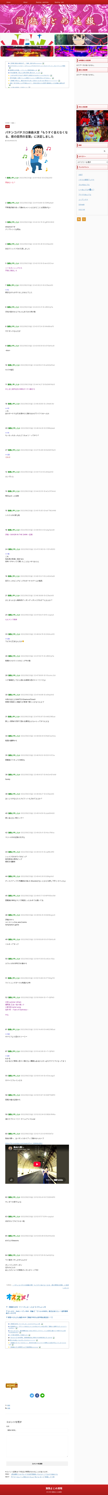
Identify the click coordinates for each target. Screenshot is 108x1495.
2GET (81, 175)
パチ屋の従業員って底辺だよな (19, 87)
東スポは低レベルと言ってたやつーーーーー (22, 1340)
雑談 (8, 1405)
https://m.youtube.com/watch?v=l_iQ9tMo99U (23, 1143)
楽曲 (8, 1408)
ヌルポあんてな (84, 185)
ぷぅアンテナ (83, 200)
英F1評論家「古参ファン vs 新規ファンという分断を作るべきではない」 (30, 78)
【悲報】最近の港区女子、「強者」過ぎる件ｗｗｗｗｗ (26, 63)
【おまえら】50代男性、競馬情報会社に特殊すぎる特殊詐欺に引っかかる (31, 1337)
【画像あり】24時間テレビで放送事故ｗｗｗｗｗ (24, 1347)
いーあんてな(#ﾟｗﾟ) (86, 190)
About (25, 2)
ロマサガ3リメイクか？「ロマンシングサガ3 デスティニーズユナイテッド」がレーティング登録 (37, 66)
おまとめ (82, 209)
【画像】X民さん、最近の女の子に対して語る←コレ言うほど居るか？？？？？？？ (34, 80)
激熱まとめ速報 (54, 1488)
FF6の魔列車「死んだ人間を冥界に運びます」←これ (25, 72)
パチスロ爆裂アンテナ (86, 180)
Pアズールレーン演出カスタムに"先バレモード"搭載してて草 (33, 1477)
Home (8, 2)
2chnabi (81, 204)
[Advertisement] (37, 105)
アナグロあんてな (85, 195)
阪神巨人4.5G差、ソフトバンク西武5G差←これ (23, 70)
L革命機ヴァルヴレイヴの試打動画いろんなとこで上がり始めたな (34, 1474)
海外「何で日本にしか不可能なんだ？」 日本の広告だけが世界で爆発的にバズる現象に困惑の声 (37, 83)
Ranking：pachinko (42, 2)
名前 (7, 1426)
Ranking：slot (59, 2)
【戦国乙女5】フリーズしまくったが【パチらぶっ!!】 (25, 1324)
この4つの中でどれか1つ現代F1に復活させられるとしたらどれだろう (30, 75)
